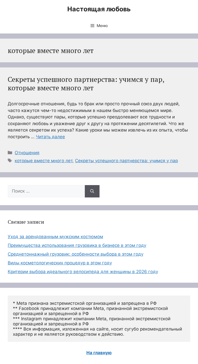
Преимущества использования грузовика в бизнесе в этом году (77, 245)
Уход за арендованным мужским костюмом (55, 236)
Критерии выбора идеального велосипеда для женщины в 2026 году (83, 271)
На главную (99, 352)
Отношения (27, 152)
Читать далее (50, 136)
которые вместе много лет (43, 160)
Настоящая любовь (99, 9)
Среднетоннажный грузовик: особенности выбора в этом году (75, 254)
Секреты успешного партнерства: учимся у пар (126, 160)
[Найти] (92, 191)
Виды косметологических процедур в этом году (60, 262)
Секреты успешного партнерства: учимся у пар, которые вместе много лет (86, 83)
